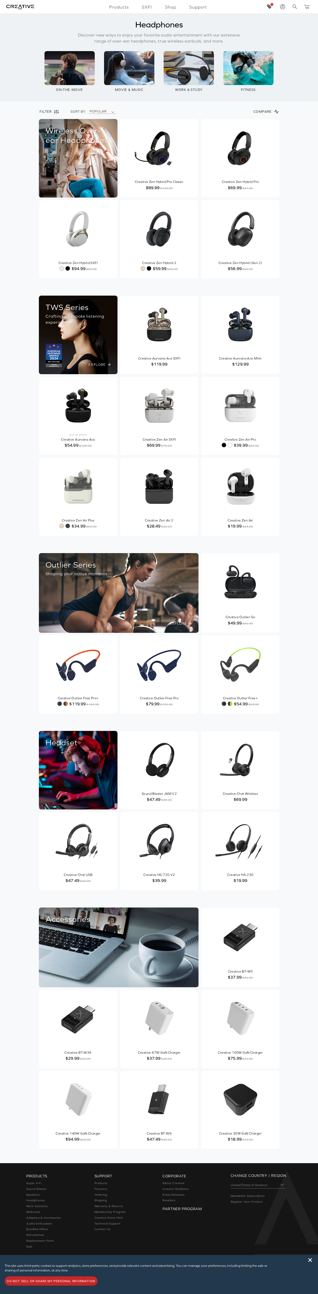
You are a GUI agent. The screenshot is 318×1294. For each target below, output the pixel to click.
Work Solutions (37, 1206)
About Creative (173, 1183)
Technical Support (108, 1223)
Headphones (35, 1200)
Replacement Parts (40, 1240)
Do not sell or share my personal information (51, 1281)
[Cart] (307, 7)
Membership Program (110, 1212)
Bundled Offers (37, 1229)
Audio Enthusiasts (39, 1223)
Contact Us (103, 1229)
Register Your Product (247, 1201)
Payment (101, 1189)
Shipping (101, 1200)
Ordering (101, 1194)
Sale (29, 1246)
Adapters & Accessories (43, 1217)
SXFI (147, 7)
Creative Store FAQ (109, 1217)
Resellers (169, 1200)
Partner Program (182, 1209)
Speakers (33, 1194)
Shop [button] (170, 7)
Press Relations (173, 1194)
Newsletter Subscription (248, 1196)
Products (101, 1183)
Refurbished (35, 1235)
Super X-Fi (33, 1183)
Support (198, 7)
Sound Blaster (36, 1189)
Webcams (33, 1212)
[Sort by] (112, 111)
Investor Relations (175, 1189)
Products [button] (119, 7)
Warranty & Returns (109, 1206)
